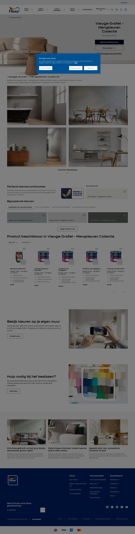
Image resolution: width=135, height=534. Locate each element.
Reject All (90, 68)
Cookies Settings (46, 68)
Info (76, 62)
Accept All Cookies (75, 68)
